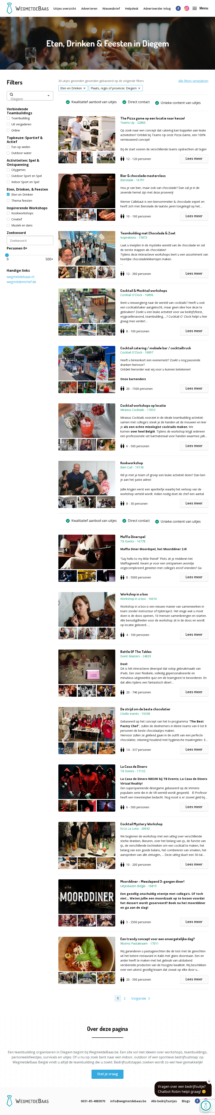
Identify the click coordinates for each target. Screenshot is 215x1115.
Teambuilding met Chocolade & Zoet (148, 233)
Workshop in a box (134, 594)
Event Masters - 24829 (135, 656)
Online (15, 130)
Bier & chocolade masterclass (143, 176)
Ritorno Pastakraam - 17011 (139, 943)
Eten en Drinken (22, 194)
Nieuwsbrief (111, 8)
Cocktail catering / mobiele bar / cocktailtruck (155, 348)
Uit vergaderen (21, 124)
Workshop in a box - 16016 (138, 599)
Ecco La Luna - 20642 (135, 828)
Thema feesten (21, 201)
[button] (89, 139)
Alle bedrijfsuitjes (164, 1101)
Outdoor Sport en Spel (26, 176)
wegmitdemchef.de (21, 281)
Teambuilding (20, 118)
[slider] (7, 255)
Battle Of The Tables (136, 652)
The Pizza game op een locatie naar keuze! (152, 118)
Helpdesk (131, 8)
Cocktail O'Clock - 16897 (136, 352)
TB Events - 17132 (132, 771)
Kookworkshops (22, 213)
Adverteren (89, 8)
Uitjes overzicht (64, 8)
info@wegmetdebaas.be (128, 1101)
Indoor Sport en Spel (25, 182)
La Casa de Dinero (133, 766)
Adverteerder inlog (157, 8)
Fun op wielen (20, 147)
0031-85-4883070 (93, 1101)
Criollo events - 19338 (135, 714)
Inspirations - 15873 (133, 237)
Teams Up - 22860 (133, 123)
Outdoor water (21, 153)
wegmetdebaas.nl (20, 276)
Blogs (186, 1101)
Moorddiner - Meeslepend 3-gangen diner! (152, 881)
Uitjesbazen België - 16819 (138, 886)
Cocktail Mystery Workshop (141, 824)
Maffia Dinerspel (132, 537)
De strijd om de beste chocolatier (145, 709)
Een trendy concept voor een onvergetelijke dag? (157, 939)
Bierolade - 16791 (132, 180)
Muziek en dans (22, 225)
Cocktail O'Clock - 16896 (136, 295)
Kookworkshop (131, 463)
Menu (203, 8)
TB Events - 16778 (132, 541)
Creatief (16, 219)
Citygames (18, 170)
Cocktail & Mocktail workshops (143, 290)
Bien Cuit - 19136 (132, 467)
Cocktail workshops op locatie (143, 405)
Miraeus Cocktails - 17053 (137, 410)
